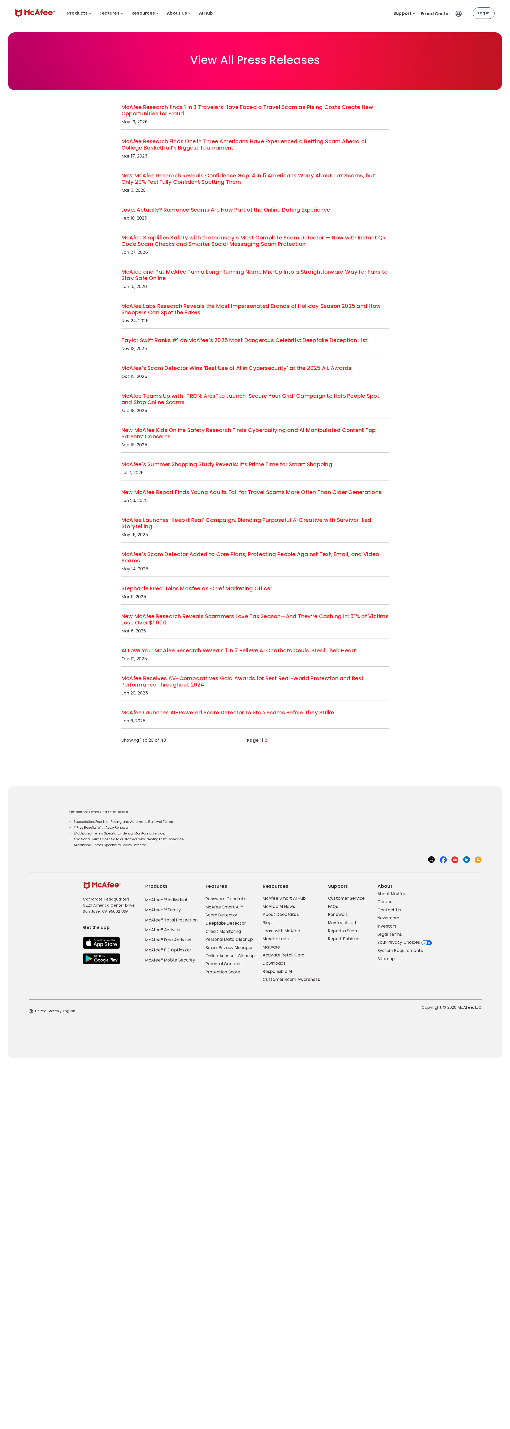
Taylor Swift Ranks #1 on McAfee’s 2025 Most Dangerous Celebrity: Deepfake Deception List (244, 340)
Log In (484, 13)
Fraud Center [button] (435, 14)
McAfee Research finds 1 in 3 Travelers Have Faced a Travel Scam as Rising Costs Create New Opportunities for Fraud (247, 110)
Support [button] (402, 13)
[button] (460, 11)
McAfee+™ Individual (166, 900)
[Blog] (478, 859)
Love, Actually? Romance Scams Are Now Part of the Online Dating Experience (225, 209)
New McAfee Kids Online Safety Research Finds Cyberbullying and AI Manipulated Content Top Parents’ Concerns (248, 433)
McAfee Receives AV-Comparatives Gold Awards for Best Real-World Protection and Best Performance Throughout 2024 (242, 681)
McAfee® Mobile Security (170, 960)
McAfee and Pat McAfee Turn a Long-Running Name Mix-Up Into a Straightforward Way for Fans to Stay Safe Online (254, 275)
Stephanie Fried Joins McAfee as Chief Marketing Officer (196, 588)
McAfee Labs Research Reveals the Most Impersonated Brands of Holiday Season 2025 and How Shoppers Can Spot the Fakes (251, 309)
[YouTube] (454, 859)
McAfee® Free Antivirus (168, 940)
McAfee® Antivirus (163, 930)
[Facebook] (443, 859)
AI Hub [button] (206, 13)
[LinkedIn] (466, 859)
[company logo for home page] (35, 13)
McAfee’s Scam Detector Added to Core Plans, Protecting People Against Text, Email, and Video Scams (250, 557)
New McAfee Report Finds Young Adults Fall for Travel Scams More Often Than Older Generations (251, 492)
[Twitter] (431, 861)
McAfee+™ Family (163, 910)
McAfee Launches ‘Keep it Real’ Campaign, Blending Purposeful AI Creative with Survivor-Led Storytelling (246, 523)
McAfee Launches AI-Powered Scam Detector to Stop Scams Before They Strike (227, 712)
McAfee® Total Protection (171, 920)
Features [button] (110, 13)
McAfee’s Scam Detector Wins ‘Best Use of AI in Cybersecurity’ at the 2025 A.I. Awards (236, 368)
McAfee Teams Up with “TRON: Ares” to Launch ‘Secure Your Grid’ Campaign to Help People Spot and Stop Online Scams (250, 399)
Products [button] (77, 13)
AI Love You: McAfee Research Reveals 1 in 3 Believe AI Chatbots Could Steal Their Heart (238, 650)
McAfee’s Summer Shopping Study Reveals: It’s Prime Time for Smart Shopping (226, 464)
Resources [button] (143, 13)
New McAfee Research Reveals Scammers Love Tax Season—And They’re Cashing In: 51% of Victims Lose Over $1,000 (255, 619)
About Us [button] (177, 13)
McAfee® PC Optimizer (168, 950)
